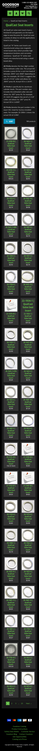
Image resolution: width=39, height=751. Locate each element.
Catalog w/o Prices (19, 739)
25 (22, 703)
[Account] (16, 13)
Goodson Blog (11, 734)
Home (6, 21)
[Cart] (22, 13)
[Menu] (10, 13)
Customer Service (28, 731)
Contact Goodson (26, 734)
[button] (9, 121)
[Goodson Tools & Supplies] (11, 5)
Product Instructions (19, 729)
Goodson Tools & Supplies (21, 744)
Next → (29, 703)
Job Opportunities (19, 737)
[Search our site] (29, 13)
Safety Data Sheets (11, 731)
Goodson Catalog (19, 726)
